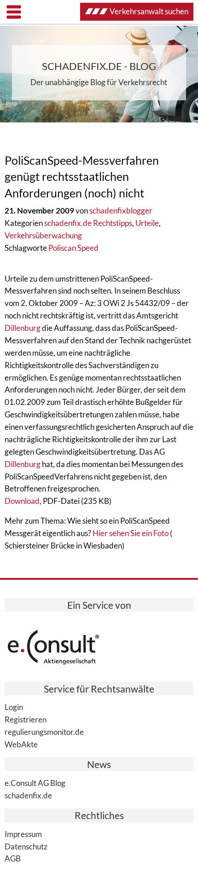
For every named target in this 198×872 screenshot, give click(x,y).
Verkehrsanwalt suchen (149, 11)
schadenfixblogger (120, 210)
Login (14, 706)
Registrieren (26, 719)
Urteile (147, 223)
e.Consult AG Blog (35, 782)
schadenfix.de (28, 795)
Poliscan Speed (73, 248)
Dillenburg (23, 328)
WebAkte (21, 744)
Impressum (23, 833)
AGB (13, 858)
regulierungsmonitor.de (44, 731)
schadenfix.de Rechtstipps (88, 223)
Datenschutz (26, 846)
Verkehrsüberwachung (43, 235)
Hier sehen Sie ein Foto (131, 533)
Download (22, 501)
